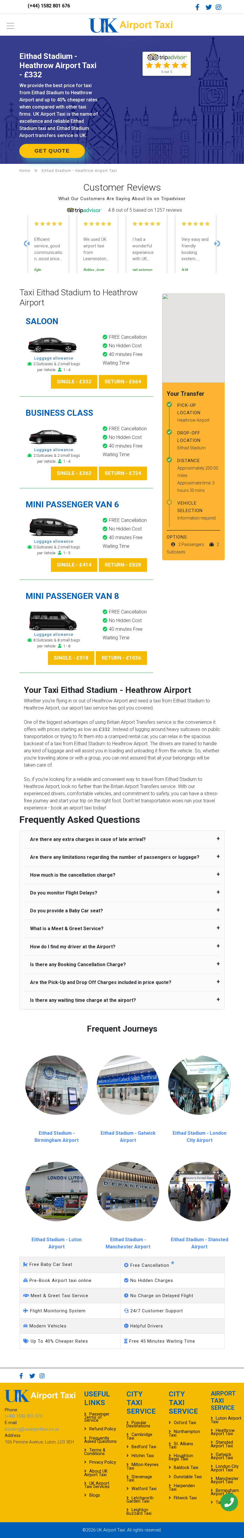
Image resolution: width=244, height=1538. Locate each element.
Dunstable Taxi (188, 1476)
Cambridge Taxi (139, 1436)
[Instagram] (220, 7)
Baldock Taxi (186, 1467)
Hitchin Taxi (143, 1455)
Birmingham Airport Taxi (225, 1492)
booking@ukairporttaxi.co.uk (32, 1429)
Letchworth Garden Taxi (140, 1499)
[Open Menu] (10, 27)
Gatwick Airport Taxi (222, 1456)
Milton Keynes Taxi (142, 1466)
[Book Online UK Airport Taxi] (130, 24)
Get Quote (52, 151)
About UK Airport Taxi (96, 1473)
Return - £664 (123, 381)
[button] (27, 243)
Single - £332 (74, 381)
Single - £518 (71, 658)
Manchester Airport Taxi (225, 1480)
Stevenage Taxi (139, 1478)
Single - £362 (74, 473)
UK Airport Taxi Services (97, 1485)
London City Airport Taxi (225, 1468)
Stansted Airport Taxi (222, 1444)
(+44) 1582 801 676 (49, 6)
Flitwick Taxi (185, 1498)
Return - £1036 (121, 658)
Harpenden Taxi (182, 1487)
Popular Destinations (138, 1424)
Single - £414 (74, 565)
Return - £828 (123, 565)
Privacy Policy (102, 1462)
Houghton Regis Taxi (181, 1457)
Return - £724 (123, 473)
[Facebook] (199, 7)
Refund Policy (102, 1429)
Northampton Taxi (184, 1433)
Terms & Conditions (94, 1452)
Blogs (94, 1495)
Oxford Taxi (185, 1422)
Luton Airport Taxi (226, 1420)
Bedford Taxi (144, 1446)
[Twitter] (210, 7)
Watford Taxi (144, 1488)
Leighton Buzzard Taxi (138, 1511)
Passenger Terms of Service (97, 1417)
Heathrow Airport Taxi (223, 1432)
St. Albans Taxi (181, 1445)
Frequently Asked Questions (100, 1440)
